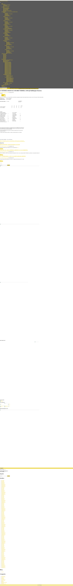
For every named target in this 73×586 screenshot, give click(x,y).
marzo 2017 (3, 555)
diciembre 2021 (3, 516)
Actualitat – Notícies (8, 83)
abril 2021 (3, 521)
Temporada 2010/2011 (8, 72)
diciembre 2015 (3, 565)
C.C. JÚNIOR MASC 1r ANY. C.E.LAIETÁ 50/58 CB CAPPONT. (13, 156)
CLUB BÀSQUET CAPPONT (4, 88)
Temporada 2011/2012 (8, 71)
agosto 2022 (3, 511)
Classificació (7, 15)
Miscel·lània (4, 59)
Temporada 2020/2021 (8, 65)
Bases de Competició (8, 28)
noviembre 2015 (3, 566)
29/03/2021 (1, 151)
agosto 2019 (3, 535)
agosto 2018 (3, 543)
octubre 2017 (3, 550)
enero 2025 (3, 491)
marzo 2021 (3, 522)
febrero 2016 (3, 564)
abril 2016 (3, 562)
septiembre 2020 (3, 526)
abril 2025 (3, 489)
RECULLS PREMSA (4, 582)
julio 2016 (3, 560)
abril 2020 (3, 529)
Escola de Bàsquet (6, 8)
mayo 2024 (3, 496)
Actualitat (3, 4)
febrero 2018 (3, 547)
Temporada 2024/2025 (8, 62)
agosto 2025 (3, 487)
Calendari (6, 14)
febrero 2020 (3, 531)
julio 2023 (3, 503)
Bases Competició (7, 32)
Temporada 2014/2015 (8, 69)
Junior (4, 16)
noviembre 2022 (3, 509)
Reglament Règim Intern (7, 10)
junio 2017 (3, 553)
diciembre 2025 (3, 484)
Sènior (4, 12)
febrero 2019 (3, 539)
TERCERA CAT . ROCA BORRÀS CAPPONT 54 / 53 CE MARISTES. (14, 150)
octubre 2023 (3, 501)
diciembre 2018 (3, 540)
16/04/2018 (1, 146)
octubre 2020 (3, 525)
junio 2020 (3, 528)
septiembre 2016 (3, 559)
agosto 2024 (3, 494)
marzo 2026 (3, 482)
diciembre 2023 (3, 500)
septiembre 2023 (3, 502)
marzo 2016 (3, 563)
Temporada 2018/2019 (8, 66)
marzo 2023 (3, 506)
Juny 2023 (4, 54)
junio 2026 (3, 480)
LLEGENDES (3, 580)
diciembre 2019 (3, 532)
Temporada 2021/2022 (8, 64)
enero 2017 (3, 556)
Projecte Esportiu (6, 7)
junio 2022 (3, 512)
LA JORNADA (3, 579)
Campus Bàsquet (4, 53)
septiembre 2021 (3, 518)
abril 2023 (3, 505)
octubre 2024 (3, 493)
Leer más (1, 148)
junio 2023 (3, 504)
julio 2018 (3, 544)
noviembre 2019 (3, 533)
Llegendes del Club (6, 84)
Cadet (4, 20)
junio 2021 (3, 520)
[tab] (0, 2)
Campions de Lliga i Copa (7, 74)
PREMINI (3, 581)
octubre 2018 (3, 542)
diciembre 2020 (3, 524)
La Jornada (5, 5)
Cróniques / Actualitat (8, 26)
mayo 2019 (3, 537)
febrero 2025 (3, 490)
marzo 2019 (3, 538)
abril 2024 (3, 497)
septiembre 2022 (3, 510)
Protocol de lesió (6, 60)
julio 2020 (3, 527)
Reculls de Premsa (6, 6)
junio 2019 (3, 536)
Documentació (5, 61)
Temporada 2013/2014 (8, 70)
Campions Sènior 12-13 (9, 79)
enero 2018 (3, 548)
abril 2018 (3, 546)
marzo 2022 (3, 514)
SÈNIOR (13, 88)
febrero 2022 (3, 515)
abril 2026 (3, 481)
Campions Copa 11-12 (9, 76)
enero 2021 (3, 523)
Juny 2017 (4, 58)
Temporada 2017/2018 (8, 67)
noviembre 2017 (3, 549)
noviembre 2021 (3, 517)
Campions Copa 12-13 (9, 75)
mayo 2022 (3, 513)
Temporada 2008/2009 (8, 73)
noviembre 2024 (3, 492)
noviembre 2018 (3, 541)
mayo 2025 (3, 488)
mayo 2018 (3, 545)
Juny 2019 (4, 56)
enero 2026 (3, 483)
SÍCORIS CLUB (5, 40)
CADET (3, 577)
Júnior (6, 45)
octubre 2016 (3, 558)
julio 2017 (3, 552)
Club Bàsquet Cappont (5, 92)
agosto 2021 (3, 519)
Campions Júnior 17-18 (9, 77)
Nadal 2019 (5, 55)
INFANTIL (3, 578)
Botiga (3, 85)
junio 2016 (3, 561)
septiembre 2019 (3, 534)
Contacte (3, 86)
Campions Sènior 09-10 (9, 81)
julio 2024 (3, 495)
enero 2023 (3, 507)
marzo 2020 (3, 530)
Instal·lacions (5, 9)
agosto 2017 (3, 551)
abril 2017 (3, 554)
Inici (2, 3)
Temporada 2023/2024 (8, 63)
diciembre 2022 (3, 508)
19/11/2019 (1, 92)
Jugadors (6, 17)
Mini (3, 36)
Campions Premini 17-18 (9, 78)
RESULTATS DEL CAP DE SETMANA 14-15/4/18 (10, 144)
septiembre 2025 (3, 486)
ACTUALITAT (10, 88)
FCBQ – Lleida (5, 82)
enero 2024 (3, 499)
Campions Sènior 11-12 (9, 80)
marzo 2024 (3, 498)
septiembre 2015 (3, 567)
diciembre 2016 (3, 557)
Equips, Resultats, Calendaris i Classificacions (10, 11)
